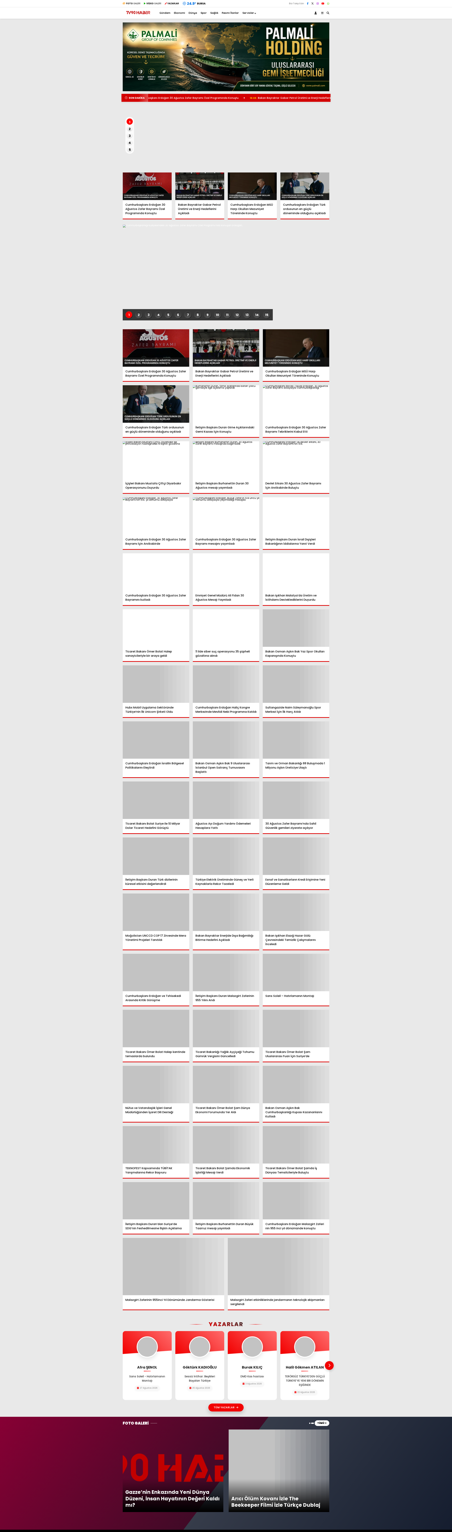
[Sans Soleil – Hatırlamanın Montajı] (296, 972)
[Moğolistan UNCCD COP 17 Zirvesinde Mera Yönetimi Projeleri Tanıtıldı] (156, 912)
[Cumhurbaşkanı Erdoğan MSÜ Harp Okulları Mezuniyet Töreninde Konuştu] (252, 186)
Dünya (193, 12)
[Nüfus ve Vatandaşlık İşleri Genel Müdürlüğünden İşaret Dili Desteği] (156, 1084)
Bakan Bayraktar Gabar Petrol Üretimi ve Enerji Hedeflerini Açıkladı (222, 98)
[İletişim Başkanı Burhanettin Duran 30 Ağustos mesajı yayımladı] (226, 460)
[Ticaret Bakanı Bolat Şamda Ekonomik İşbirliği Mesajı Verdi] (226, 1145)
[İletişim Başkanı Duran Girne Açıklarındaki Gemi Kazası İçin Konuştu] (226, 404)
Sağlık (214, 12)
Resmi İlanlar (230, 12)
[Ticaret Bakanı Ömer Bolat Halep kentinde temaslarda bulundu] (156, 1028)
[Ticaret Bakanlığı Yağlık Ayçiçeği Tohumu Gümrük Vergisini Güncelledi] (226, 1028)
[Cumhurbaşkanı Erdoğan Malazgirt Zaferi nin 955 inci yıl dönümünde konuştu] (296, 1201)
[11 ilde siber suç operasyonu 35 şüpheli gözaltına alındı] (226, 628)
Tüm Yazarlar (224, 1407)
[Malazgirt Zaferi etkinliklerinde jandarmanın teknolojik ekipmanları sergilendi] (278, 1266)
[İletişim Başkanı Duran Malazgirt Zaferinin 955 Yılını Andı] (226, 972)
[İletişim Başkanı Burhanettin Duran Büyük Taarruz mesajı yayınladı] (226, 1201)
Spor (204, 12)
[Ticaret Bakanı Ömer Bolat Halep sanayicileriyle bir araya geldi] (156, 628)
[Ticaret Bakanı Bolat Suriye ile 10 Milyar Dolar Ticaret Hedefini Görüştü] (156, 800)
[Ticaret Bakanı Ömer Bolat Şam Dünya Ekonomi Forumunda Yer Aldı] (226, 1084)
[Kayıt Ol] (316, 13)
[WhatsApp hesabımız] (328, 3)
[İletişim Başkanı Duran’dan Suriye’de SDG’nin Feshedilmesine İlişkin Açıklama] (156, 1201)
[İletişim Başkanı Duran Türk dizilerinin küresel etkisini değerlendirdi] (156, 856)
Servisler (248, 12)
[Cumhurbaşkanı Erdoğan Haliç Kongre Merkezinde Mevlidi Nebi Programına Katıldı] (226, 684)
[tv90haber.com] (138, 15)
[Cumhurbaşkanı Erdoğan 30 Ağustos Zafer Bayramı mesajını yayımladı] (226, 516)
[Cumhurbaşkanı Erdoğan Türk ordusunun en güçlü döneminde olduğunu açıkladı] (304, 186)
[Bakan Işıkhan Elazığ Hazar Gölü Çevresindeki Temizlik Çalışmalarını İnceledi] (296, 912)
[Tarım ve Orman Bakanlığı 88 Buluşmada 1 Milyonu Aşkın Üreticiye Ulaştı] (296, 740)
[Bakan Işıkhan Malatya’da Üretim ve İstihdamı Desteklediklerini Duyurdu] (296, 572)
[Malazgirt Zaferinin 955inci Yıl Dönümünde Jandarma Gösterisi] (173, 1266)
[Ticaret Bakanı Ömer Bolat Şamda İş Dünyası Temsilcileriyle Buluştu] (296, 1145)
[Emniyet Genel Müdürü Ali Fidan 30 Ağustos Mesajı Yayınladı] (226, 572)
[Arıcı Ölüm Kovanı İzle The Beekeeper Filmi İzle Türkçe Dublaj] (279, 1431)
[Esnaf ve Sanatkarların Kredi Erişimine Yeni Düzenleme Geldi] (296, 856)
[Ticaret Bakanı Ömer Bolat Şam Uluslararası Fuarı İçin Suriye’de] (296, 1028)
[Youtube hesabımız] (323, 3)
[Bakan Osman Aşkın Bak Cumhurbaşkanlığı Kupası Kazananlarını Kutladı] (296, 1084)
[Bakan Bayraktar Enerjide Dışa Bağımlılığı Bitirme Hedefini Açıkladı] (226, 912)
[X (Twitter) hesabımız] (312, 3)
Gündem (164, 12)
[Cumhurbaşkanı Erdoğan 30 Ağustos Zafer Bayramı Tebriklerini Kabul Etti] (296, 404)
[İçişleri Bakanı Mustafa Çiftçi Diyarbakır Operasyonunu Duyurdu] (156, 460)
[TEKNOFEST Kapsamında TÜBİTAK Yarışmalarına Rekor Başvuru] (156, 1145)
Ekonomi (179, 12)
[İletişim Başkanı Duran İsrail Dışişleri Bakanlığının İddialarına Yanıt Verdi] (296, 516)
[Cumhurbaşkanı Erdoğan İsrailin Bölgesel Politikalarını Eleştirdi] (156, 740)
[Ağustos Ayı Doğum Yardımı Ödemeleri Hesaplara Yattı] (226, 800)
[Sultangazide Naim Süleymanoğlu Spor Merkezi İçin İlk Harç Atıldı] (296, 684)
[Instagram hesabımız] (318, 3)
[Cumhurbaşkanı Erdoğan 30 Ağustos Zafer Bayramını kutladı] (156, 572)
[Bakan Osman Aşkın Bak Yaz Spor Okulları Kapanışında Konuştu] (296, 628)
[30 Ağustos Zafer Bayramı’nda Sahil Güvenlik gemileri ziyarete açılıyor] (296, 800)
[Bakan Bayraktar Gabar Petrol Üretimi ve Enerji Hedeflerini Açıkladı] (199, 186)
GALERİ (133, 3)
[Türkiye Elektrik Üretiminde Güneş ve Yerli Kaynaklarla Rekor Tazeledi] (226, 856)
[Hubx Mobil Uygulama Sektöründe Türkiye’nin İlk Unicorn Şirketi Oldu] (156, 684)
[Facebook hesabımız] (307, 3)
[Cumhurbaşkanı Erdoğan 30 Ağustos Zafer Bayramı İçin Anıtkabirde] (156, 516)
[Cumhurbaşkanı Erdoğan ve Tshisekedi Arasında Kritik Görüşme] (156, 972)
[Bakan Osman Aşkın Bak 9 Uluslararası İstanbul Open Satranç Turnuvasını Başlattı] (226, 740)
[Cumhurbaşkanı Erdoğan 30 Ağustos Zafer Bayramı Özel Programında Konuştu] (147, 186)
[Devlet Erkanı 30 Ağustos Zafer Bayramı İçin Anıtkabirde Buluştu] (296, 460)
